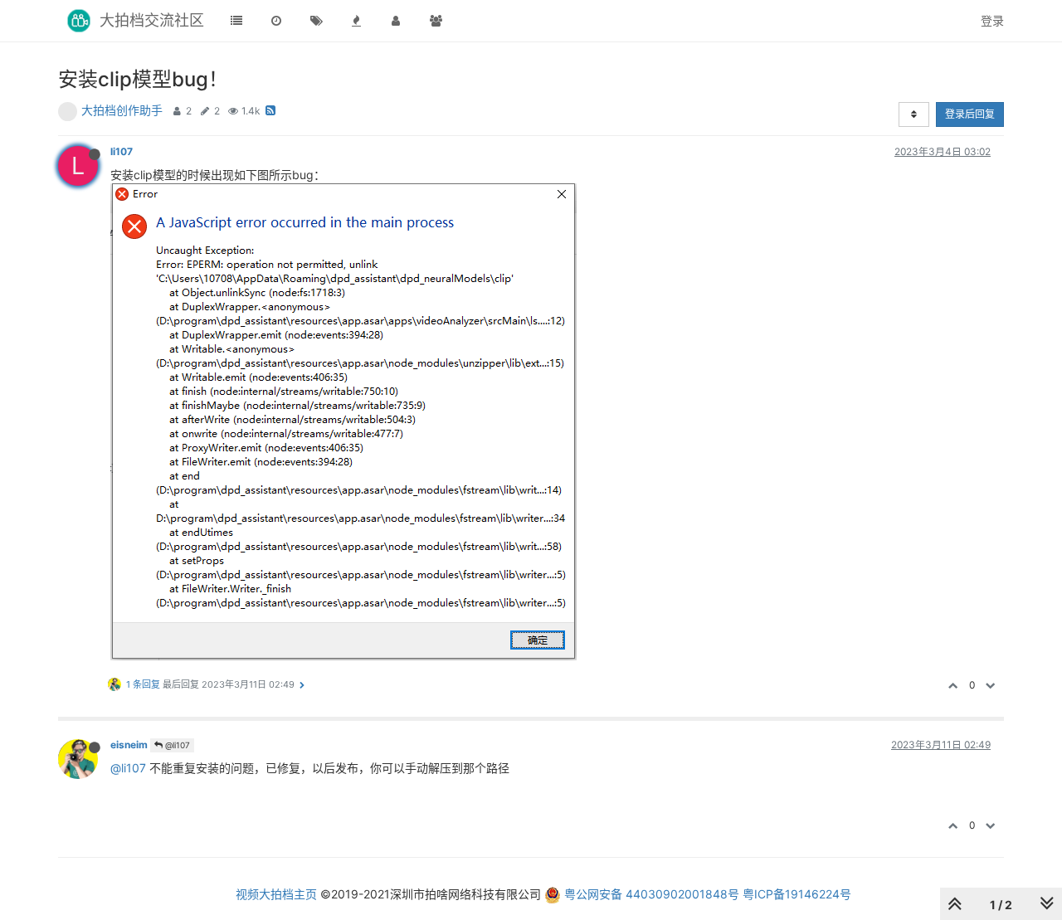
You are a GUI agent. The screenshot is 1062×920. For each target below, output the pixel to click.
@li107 (176, 745)
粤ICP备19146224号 (797, 894)
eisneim (129, 744)
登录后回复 (970, 114)
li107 (121, 151)
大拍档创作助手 (122, 110)
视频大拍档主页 (276, 894)
